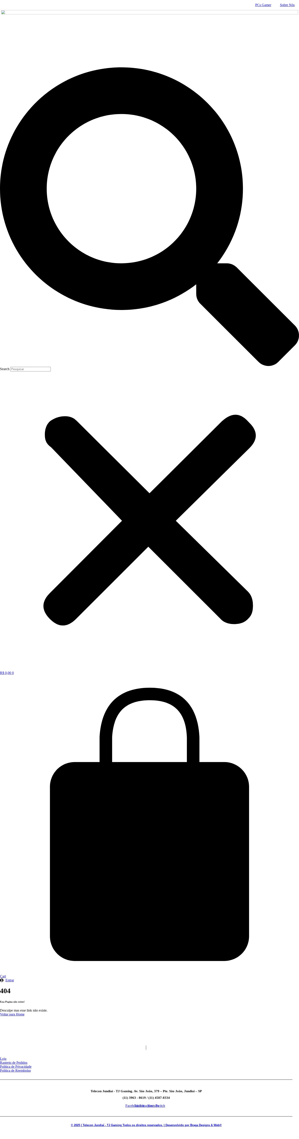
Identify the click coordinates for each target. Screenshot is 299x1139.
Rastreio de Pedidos (13, 1062)
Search (4, 369)
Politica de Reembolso (15, 1070)
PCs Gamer (263, 5)
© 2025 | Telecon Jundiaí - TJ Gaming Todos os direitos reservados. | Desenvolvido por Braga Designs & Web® (146, 1125)
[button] (149, 217)
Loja (3, 1059)
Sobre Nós (287, 5)
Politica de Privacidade (16, 1066)
